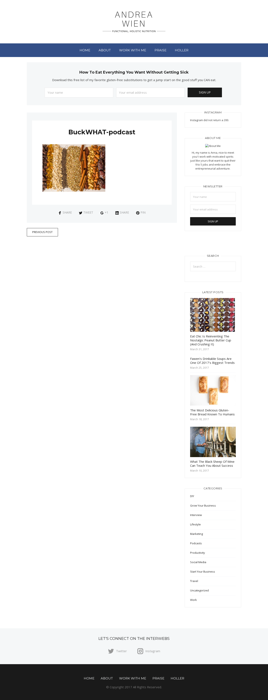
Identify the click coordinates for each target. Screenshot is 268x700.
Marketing (196, 534)
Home (85, 50)
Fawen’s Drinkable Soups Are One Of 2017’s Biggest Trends (212, 360)
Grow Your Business (203, 505)
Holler (181, 50)
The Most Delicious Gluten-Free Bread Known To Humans (212, 412)
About (105, 50)
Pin (143, 212)
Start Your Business (202, 571)
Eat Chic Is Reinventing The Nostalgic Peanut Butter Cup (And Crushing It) (210, 340)
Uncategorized (199, 590)
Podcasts (196, 543)
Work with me (132, 50)
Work (193, 600)
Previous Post (42, 232)
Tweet (88, 212)
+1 (106, 212)
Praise (160, 50)
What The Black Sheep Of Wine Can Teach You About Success (212, 463)
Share (67, 212)
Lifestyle (195, 524)
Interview (196, 515)
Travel (194, 581)
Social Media (198, 562)
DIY (192, 496)
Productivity (197, 553)
